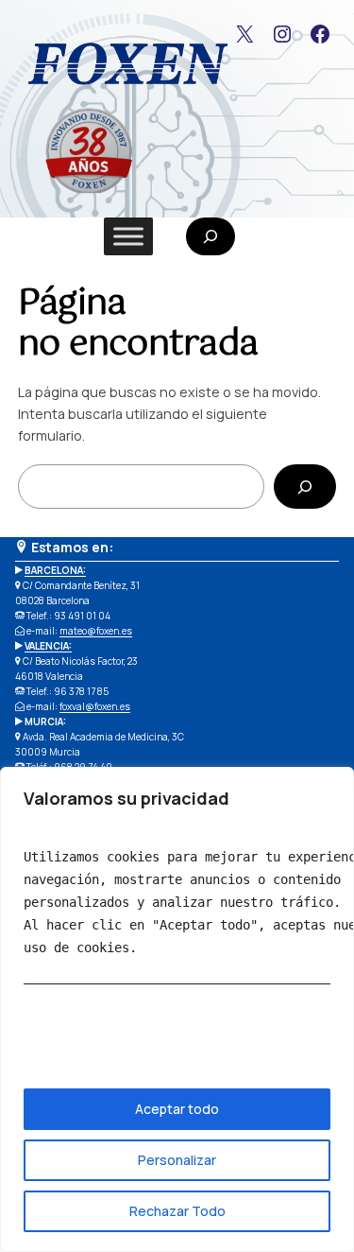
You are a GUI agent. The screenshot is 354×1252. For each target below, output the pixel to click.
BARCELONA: (55, 570)
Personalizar (177, 1160)
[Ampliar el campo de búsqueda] (210, 236)
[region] (177, 1009)
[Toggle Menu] (128, 236)
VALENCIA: (48, 645)
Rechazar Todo (177, 1211)
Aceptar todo (177, 1109)
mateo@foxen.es (95, 630)
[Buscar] (305, 486)
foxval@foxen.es (94, 706)
